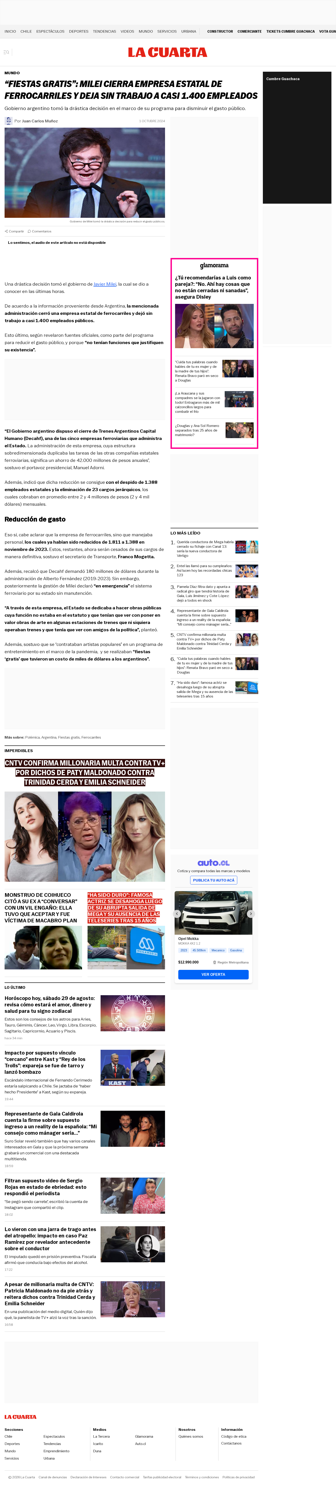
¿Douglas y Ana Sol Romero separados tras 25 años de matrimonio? (197, 430)
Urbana (188, 31)
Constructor (220, 31)
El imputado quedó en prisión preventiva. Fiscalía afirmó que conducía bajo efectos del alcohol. (50, 1260)
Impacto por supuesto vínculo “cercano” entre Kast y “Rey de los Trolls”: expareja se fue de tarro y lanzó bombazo (45, 1062)
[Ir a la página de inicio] (168, 52)
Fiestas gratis (69, 737)
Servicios (167, 31)
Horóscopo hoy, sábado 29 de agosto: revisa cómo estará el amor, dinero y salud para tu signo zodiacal (50, 1004)
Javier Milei (104, 284)
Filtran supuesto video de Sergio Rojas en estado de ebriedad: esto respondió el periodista (45, 1187)
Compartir (16, 231)
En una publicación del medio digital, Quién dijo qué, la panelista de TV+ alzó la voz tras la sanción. (50, 1315)
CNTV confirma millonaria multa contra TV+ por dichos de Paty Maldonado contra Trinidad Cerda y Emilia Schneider (204, 641)
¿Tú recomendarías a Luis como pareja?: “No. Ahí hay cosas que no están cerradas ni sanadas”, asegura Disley (213, 287)
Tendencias (104, 31)
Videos (127, 31)
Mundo (146, 31)
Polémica (32, 737)
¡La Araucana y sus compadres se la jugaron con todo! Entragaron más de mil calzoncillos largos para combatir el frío (197, 402)
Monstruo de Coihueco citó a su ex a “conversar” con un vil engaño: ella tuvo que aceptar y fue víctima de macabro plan (41, 908)
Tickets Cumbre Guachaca (290, 31)
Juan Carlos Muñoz (40, 121)
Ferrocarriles (91, 737)
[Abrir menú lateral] (8, 52)
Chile (26, 31)
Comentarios (41, 231)
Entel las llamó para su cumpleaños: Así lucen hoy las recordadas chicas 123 (204, 571)
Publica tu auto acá (213, 880)
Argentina (48, 737)
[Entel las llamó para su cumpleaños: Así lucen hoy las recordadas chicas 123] (246, 572)
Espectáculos (50, 31)
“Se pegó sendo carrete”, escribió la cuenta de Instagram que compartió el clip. (46, 1204)
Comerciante (249, 31)
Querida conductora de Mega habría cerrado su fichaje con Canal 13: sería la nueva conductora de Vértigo (205, 549)
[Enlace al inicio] (214, 267)
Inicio (10, 31)
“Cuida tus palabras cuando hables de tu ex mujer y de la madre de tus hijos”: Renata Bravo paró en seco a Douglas (196, 371)
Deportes (78, 31)
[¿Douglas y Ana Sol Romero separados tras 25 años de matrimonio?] (240, 430)
